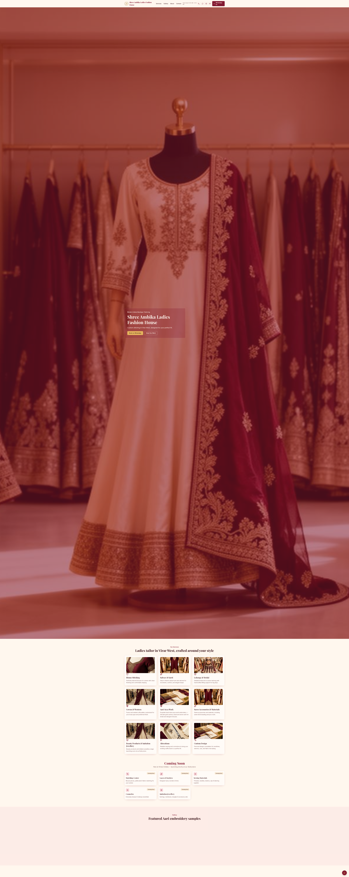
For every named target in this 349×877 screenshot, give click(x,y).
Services (158, 3)
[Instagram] (206, 3)
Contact (178, 3)
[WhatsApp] (202, 3)
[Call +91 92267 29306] (198, 3)
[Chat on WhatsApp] (344, 872)
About (172, 3)
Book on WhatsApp (135, 333)
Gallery (166, 3)
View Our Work (151, 333)
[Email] (209, 3)
